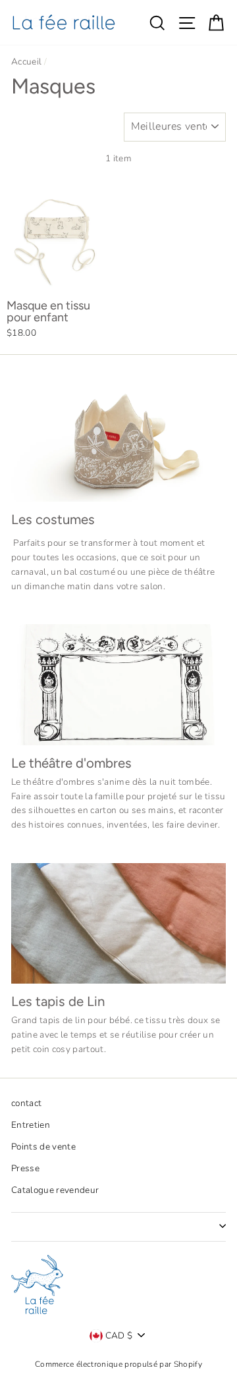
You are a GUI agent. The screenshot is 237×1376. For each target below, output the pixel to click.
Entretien (30, 1125)
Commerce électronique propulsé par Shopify (118, 1364)
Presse (25, 1168)
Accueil (26, 61)
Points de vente (43, 1146)
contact (26, 1103)
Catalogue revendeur (55, 1190)
